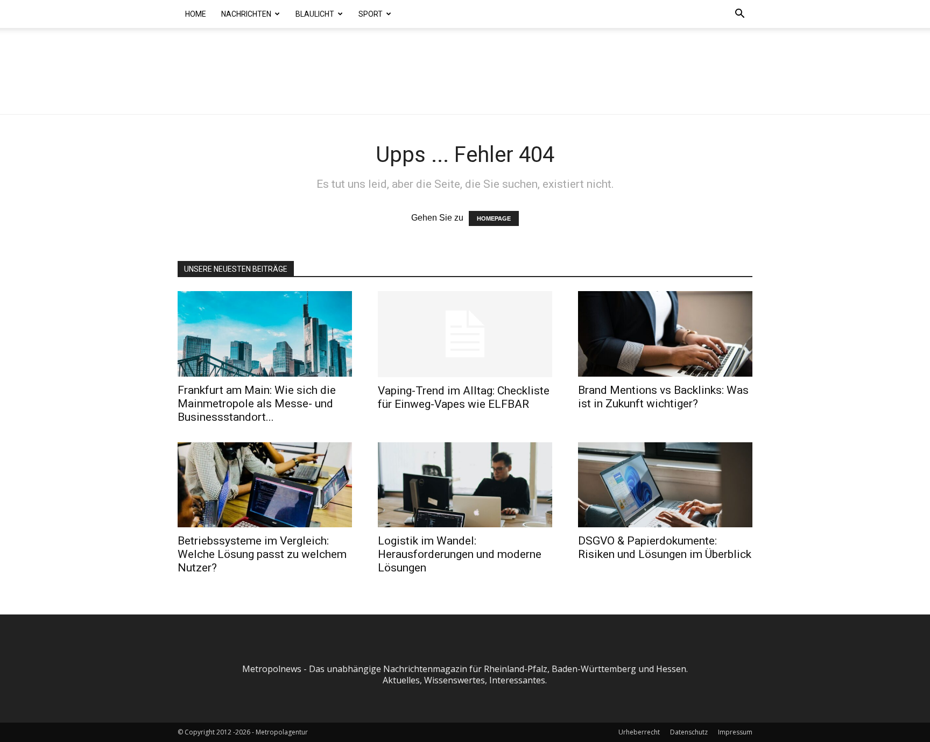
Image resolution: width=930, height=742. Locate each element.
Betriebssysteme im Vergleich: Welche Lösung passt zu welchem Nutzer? (262, 554)
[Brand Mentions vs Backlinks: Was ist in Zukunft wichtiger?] (665, 334)
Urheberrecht (639, 732)
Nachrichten (246, 14)
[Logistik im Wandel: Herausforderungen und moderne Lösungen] (465, 485)
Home (195, 14)
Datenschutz (689, 732)
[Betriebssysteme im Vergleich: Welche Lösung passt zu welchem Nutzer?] (265, 485)
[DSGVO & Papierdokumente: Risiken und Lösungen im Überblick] (665, 485)
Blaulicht (314, 14)
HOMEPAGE (494, 218)
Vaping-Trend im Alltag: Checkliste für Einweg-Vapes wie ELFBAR (463, 397)
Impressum (735, 732)
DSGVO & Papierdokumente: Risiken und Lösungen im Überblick (664, 547)
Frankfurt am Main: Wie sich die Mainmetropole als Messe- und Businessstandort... (257, 403)
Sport (370, 14)
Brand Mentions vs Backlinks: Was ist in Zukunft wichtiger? (663, 397)
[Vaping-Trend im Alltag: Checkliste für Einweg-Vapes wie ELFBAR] (465, 334)
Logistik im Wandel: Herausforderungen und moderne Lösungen (459, 554)
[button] (739, 14)
